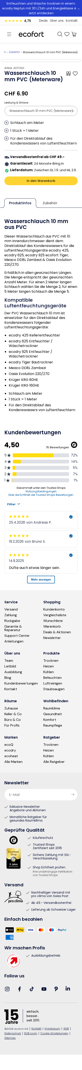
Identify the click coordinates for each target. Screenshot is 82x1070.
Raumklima (51, 708)
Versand (11, 609)
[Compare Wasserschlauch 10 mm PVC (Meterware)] (68, 73)
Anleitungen (13, 641)
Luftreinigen (52, 683)
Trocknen (50, 660)
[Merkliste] (67, 34)
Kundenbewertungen (21, 683)
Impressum (52, 1029)
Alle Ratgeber (54, 762)
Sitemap (10, 1038)
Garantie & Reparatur (13, 628)
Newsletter (52, 638)
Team (8, 660)
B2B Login (30, 1033)
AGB (66, 1029)
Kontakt (72, 20)
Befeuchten (52, 677)
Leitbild (10, 666)
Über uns (57, 20)
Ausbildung (13, 672)
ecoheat (11, 756)
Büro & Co (12, 720)
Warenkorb (52, 626)
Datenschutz (12, 1033)
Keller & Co (13, 714)
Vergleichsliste (54, 615)
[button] (9, 34)
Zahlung (10, 615)
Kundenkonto (54, 609)
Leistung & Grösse (16, 102)
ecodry (10, 750)
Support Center (17, 635)
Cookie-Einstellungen (54, 1033)
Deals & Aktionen (57, 632)
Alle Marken (13, 762)
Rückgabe (12, 621)
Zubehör (14, 52)
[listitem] (2, 60)
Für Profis (11, 725)
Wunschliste (53, 621)
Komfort (49, 720)
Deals (43, 20)
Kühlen (48, 672)
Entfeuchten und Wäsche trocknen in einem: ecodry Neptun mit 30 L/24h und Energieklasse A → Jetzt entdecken (41, 8)
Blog (7, 677)
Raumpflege (52, 725)
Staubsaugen (54, 689)
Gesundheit (52, 714)
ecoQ (8, 744)
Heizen (48, 666)
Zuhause (11, 708)
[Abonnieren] (72, 795)
